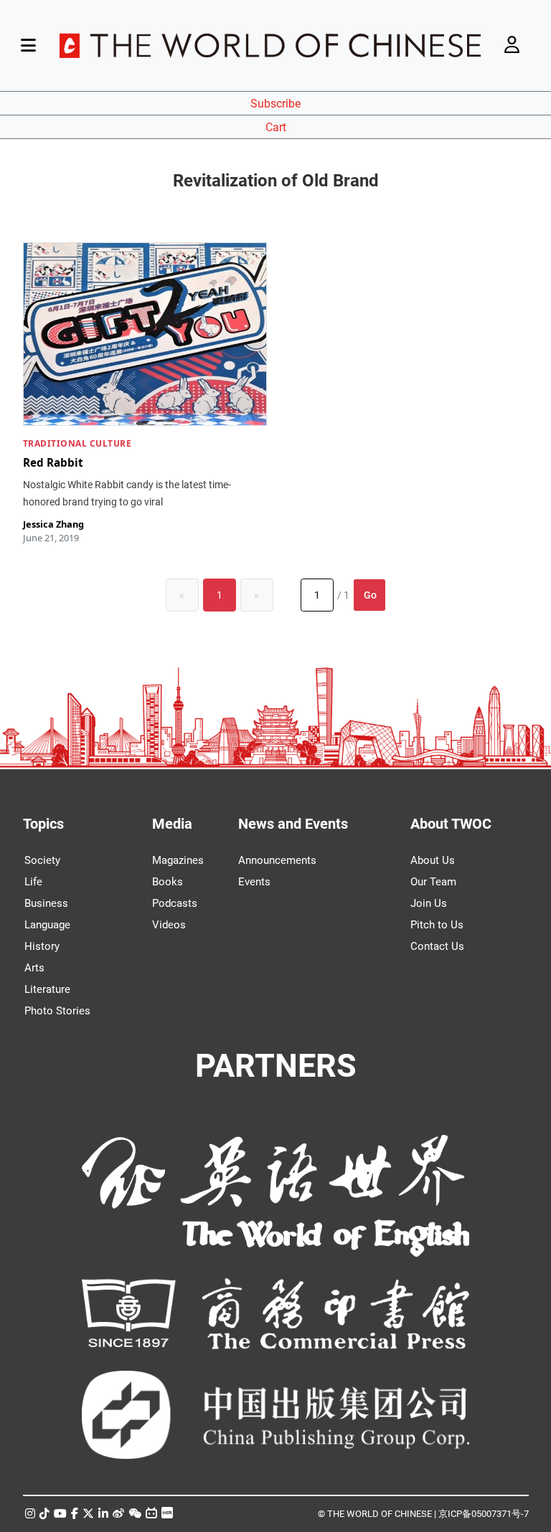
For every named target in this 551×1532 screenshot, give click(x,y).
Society (42, 860)
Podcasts (174, 903)
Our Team (433, 881)
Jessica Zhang (53, 524)
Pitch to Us (436, 924)
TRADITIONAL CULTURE (77, 443)
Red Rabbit (53, 462)
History (42, 946)
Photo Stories (57, 1010)
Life (33, 881)
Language (47, 924)
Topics (43, 823)
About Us (432, 860)
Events (254, 881)
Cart (275, 127)
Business (46, 903)
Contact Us (437, 946)
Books (167, 881)
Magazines (178, 860)
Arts (34, 967)
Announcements (277, 860)
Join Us (428, 903)
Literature (47, 989)
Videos (169, 924)
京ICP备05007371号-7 (483, 1513)
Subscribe (275, 103)
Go (370, 595)
